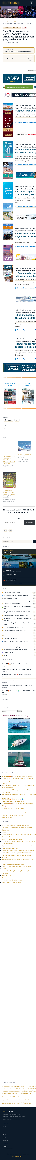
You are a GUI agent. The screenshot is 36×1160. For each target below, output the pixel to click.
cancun (22, 1086)
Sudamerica (5, 1103)
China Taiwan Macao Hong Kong (11, 647)
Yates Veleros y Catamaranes (10, 636)
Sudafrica (27, 1100)
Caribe (5, 633)
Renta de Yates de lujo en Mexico (12, 815)
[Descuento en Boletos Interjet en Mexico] (24, 446)
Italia (15, 1093)
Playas (5, 655)
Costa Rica (27, 1088)
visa (27, 1103)
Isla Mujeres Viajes (7, 817)
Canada (17, 1086)
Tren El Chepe (11, 1103)
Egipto (10, 1091)
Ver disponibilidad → (19, 583)
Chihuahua (13, 1089)
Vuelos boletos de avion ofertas (11, 603)
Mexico (4, 1097)
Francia (6, 1093)
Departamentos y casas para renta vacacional (15, 649)
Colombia (21, 1089)
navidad (8, 1097)
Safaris (6, 1099)
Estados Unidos (20, 1091)
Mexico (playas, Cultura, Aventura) (15, 21)
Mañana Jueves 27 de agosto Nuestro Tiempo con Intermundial (17, 680)
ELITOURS (11, 3)
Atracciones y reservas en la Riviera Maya (15, 813)
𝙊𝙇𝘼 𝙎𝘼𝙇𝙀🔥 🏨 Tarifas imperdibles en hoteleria (14, 664)
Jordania (22, 1093)
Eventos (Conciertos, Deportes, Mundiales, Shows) (16, 615)
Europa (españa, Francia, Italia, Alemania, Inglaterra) (16, 595)
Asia (4, 1129)
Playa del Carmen (26, 1097)
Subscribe (29, 523)
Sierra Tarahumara (20, 1099)
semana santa (12, 1100)
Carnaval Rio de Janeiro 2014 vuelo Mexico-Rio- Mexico (9, 492)
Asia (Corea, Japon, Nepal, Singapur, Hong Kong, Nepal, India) (17, 607)
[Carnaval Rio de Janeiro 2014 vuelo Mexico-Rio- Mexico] (9, 480)
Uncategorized (6, 875)
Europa (26, 1091)
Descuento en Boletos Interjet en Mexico (24, 455)
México (4, 1134)
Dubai (6, 1091)
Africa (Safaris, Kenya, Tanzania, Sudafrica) (14, 627)
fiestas (30, 1091)
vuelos (30, 1103)
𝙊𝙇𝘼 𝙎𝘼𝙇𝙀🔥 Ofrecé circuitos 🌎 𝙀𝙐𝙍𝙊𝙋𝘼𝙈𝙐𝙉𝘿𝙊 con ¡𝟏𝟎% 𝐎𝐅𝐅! (18, 691)
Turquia (17, 1103)
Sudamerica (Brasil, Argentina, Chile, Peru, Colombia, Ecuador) (16, 612)
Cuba (3, 1091)
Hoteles (5, 644)
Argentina (12, 1086)
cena (29, 1086)
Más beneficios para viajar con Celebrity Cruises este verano (17, 685)
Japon (18, 1093)
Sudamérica (6, 1140)
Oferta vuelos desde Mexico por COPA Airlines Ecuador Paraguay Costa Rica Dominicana (9, 459)
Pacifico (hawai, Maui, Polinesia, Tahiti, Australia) (15, 641)
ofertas (5, 530)
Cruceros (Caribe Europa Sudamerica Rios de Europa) (17, 601)
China (17, 1089)
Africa (3, 1086)
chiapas (8, 1088)
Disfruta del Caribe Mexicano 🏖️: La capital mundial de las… (17, 674)
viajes (10, 530)
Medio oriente (28, 1093)
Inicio (4, 21)
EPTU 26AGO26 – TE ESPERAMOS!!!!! (13, 808)
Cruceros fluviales (8, 652)
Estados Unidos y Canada (10, 598)
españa (14, 1091)
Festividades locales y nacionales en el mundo (15, 630)
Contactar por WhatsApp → (18, 1156)
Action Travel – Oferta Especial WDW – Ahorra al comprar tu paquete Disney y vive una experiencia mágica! (18, 781)
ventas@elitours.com (8, 703)
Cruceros (33, 1089)
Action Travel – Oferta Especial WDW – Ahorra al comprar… (17, 669)
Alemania (7, 1086)
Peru (21, 1097)
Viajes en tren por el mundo (10, 638)
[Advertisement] (18, 904)
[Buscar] (34, 541)
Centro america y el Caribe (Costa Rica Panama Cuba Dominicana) (17, 619)
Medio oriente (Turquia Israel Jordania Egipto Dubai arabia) (16, 623)
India (9, 1093)
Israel (12, 1093)
